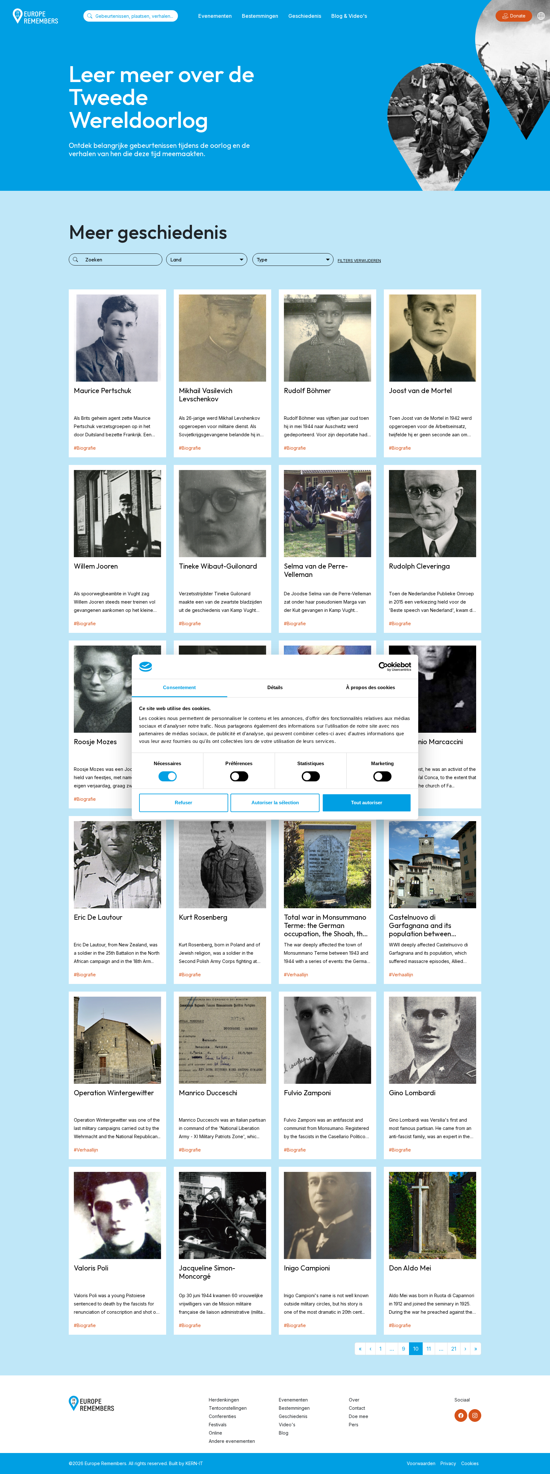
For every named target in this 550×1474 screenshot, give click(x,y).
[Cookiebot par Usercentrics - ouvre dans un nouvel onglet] (383, 666)
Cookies (470, 1463)
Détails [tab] (275, 687)
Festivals (218, 1424)
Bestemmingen (260, 16)
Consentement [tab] (179, 687)
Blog (283, 1433)
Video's (287, 1424)
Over (354, 1399)
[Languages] (541, 16)
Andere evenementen (232, 1441)
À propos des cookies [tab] (370, 687)
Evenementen (215, 16)
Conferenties (222, 1416)
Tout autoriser (366, 803)
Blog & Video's (349, 16)
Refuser (183, 803)
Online (215, 1433)
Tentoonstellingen (228, 1408)
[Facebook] (461, 1415)
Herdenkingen (224, 1399)
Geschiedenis (304, 16)
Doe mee (358, 1416)
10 (416, 1349)
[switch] (239, 776)
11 (429, 1349)
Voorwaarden (421, 1463)
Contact (357, 1408)
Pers (353, 1424)
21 (453, 1349)
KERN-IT (194, 1463)
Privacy (448, 1463)
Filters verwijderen (359, 260)
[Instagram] (475, 1415)
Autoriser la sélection (275, 803)
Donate (517, 15)
